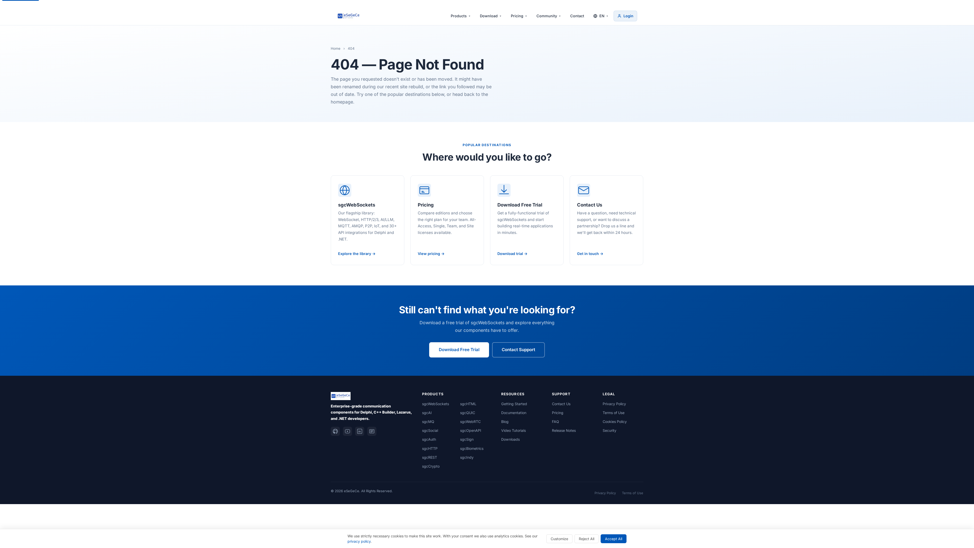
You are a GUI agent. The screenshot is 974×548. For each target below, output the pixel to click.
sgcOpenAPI (470, 430)
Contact (577, 16)
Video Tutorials (513, 430)
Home (335, 48)
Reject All (586, 539)
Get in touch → (590, 253)
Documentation (513, 412)
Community (546, 16)
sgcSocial (430, 430)
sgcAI (427, 412)
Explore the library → (357, 253)
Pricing (517, 16)
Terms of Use (613, 412)
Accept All (613, 539)
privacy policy (359, 541)
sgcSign (467, 439)
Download (489, 16)
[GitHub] (335, 431)
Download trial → (512, 253)
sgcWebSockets (435, 404)
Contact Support (518, 349)
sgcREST (429, 457)
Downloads (510, 439)
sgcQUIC (467, 412)
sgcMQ (428, 421)
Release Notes (564, 430)
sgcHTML (468, 404)
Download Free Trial (459, 349)
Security (609, 430)
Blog (505, 421)
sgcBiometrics (471, 448)
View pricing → (431, 253)
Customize (559, 539)
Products (459, 16)
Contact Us (561, 404)
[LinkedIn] (359, 431)
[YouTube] (347, 431)
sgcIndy (467, 457)
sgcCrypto (431, 466)
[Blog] (371, 431)
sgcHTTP (430, 448)
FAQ (555, 421)
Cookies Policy (615, 421)
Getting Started (514, 404)
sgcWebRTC (470, 421)
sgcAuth (429, 439)
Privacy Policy (614, 404)
